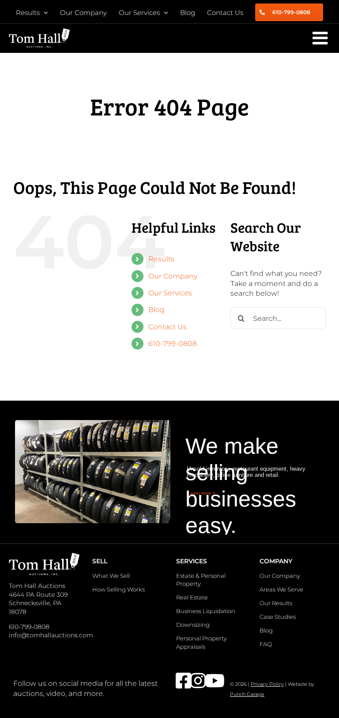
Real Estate (192, 597)
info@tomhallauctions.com (51, 635)
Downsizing (193, 624)
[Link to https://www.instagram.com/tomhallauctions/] (192, 680)
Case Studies (278, 616)
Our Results (276, 602)
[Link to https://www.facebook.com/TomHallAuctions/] (178, 680)
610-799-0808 (172, 343)
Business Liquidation (205, 610)
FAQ (266, 643)
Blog (156, 309)
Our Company (172, 276)
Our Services (170, 293)
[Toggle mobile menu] (321, 38)
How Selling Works (118, 589)
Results (161, 259)
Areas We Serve (281, 589)
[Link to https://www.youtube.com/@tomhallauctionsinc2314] (207, 680)
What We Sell (111, 575)
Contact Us (167, 327)
